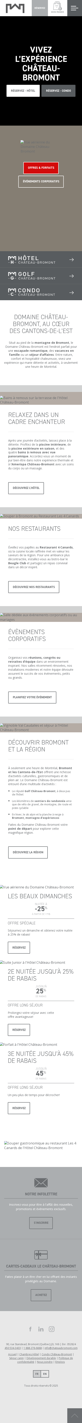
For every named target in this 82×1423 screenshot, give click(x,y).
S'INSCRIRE (41, 1223)
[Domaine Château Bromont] (15, 8)
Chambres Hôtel (29, 1354)
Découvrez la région (28, 852)
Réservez (19, 948)
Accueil (12, 1354)
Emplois (60, 1362)
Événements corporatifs (41, 181)
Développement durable (41, 1358)
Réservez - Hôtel (23, 91)
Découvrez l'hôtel (26, 488)
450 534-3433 (13, 1348)
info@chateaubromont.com (61, 1348)
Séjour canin (16, 1358)
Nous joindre (45, 1362)
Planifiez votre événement (32, 697)
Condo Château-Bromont (57, 1354)
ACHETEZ (41, 1295)
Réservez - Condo (58, 91)
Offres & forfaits (41, 168)
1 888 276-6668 (33, 1348)
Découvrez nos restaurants (34, 587)
